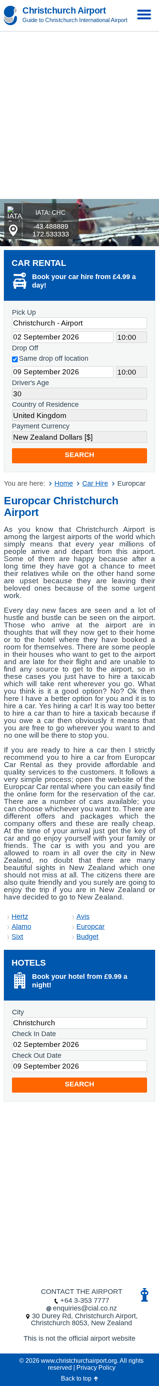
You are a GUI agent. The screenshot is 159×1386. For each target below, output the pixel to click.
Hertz (20, 916)
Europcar (90, 926)
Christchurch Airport (64, 10)
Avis (83, 916)
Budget (87, 937)
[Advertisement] (79, 115)
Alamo (21, 926)
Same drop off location (53, 358)
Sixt (17, 937)
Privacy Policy (95, 1367)
